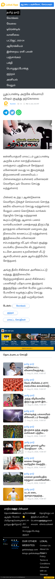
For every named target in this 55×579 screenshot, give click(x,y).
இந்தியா (35, 517)
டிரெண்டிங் (17, 520)
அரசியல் (43, 517)
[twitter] (12, 113)
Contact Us (45, 545)
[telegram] (6, 113)
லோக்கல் (16, 513)
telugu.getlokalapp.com (33, 553)
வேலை (16, 517)
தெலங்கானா (10, 513)
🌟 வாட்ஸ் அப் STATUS (25, 522)
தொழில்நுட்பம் (46, 513)
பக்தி (33, 513)
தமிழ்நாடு (8, 524)
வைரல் (34, 524)
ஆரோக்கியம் (28, 513)
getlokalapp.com (30, 549)
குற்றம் (25, 535)
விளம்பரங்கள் (46, 524)
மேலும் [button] (11, 85)
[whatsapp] (19, 113)
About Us (44, 549)
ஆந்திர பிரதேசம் (8, 518)
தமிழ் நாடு (13, 12)
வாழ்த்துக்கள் (45, 520)
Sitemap (44, 574)
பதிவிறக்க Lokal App (49, 577)
